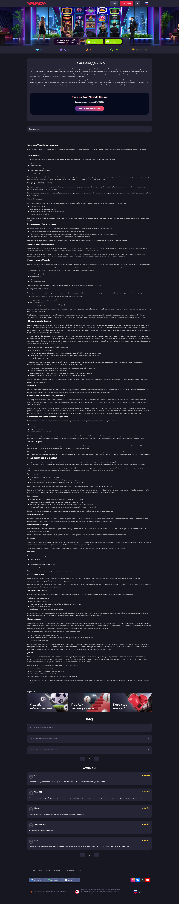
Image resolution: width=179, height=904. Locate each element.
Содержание (69, 870)
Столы (47, 870)
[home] (36, 3)
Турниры (56, 870)
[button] (176, 26)
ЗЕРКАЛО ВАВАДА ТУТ (89, 109)
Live (40, 870)
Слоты (32, 870)
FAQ (79, 870)
